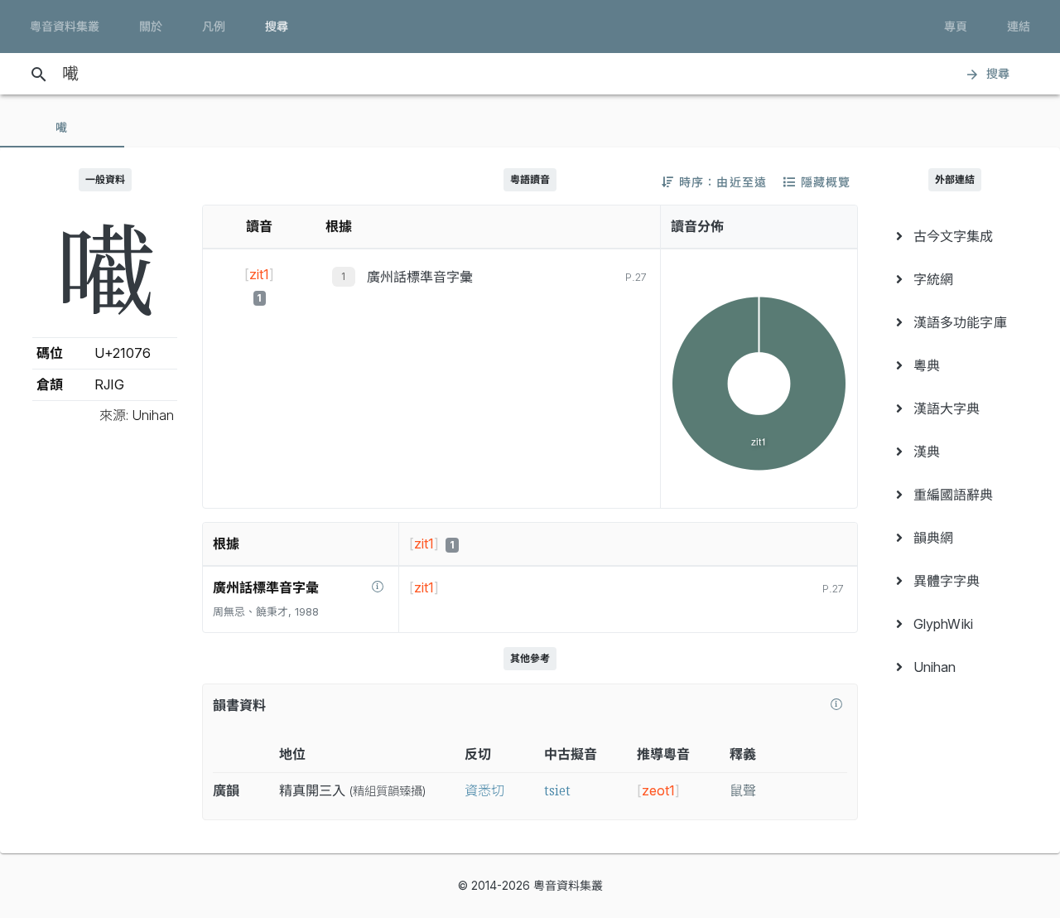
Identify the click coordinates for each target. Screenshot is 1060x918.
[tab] (62, 127)
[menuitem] (955, 236)
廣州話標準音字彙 (420, 276)
